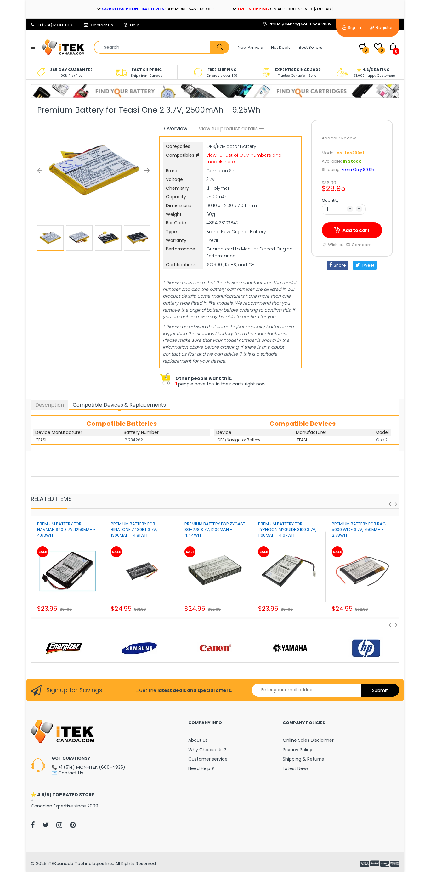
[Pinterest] (73, 825)
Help (134, 25)
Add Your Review (339, 138)
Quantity (330, 200)
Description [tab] (49, 404)
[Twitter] (45, 825)
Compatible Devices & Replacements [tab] (119, 404)
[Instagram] (59, 825)
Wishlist (335, 245)
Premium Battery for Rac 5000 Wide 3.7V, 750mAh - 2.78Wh (359, 529)
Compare (362, 245)
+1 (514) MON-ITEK (55, 25)
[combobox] (161, 47)
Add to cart (356, 230)
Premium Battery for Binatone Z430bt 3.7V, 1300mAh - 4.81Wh (134, 529)
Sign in (354, 28)
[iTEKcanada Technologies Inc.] (63, 47)
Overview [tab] (175, 128)
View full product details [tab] (229, 128)
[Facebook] (33, 825)
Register (384, 28)
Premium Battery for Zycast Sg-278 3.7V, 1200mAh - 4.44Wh (214, 529)
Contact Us (102, 25)
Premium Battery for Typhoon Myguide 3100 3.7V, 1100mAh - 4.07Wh (287, 529)
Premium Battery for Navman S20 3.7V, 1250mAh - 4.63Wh (66, 529)
